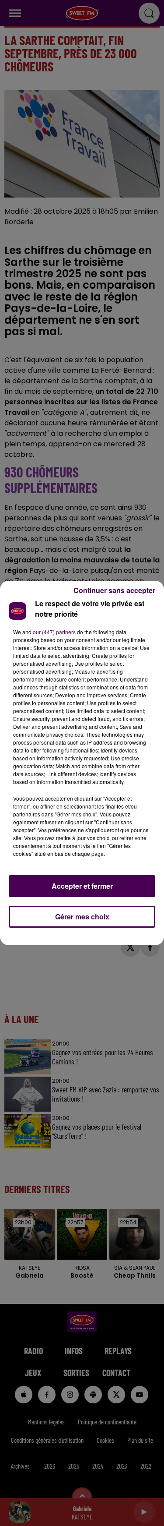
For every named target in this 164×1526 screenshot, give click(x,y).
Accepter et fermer (82, 886)
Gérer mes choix (82, 916)
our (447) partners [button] (54, 632)
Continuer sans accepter (114, 590)
